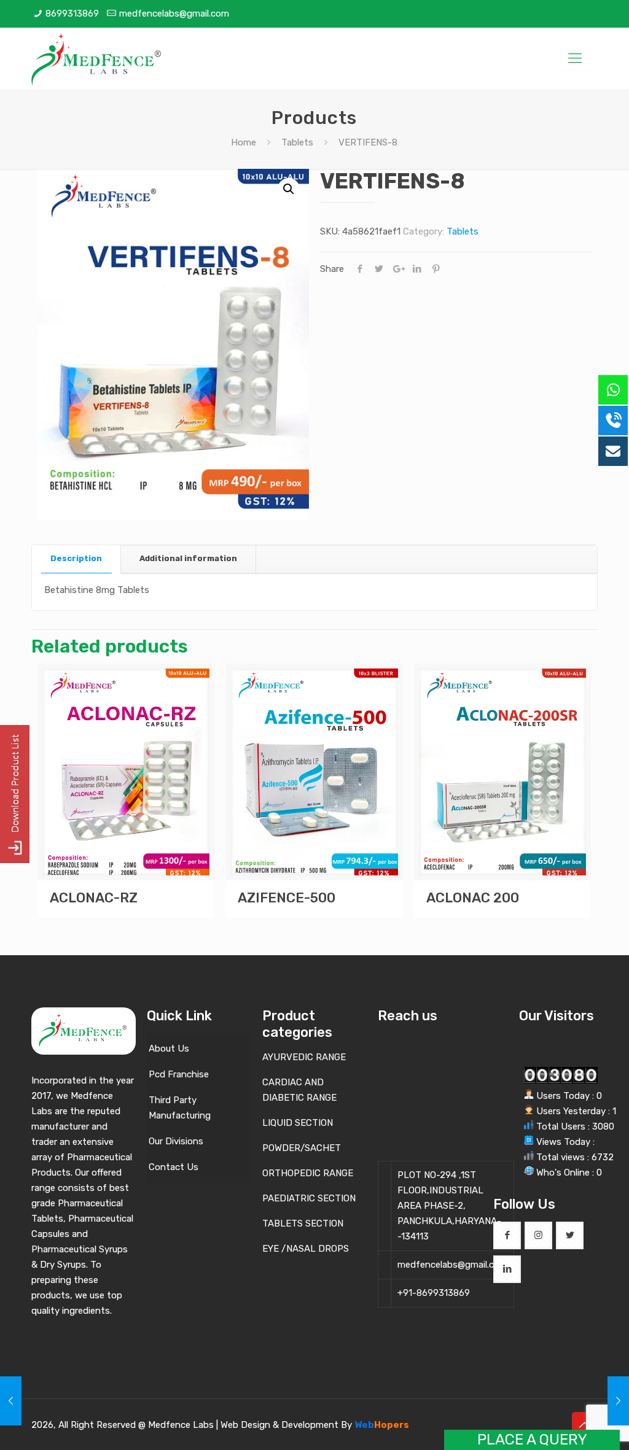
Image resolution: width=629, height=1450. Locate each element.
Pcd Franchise (179, 1074)
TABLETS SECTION (302, 1223)
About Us (169, 1048)
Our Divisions (176, 1141)
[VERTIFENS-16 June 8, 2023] (618, 1400)
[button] (289, 189)
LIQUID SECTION (297, 1122)
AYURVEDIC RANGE (304, 1057)
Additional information (188, 558)
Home (243, 142)
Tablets (297, 142)
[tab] (76, 559)
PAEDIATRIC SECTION (309, 1198)
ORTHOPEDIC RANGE (307, 1173)
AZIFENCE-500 (286, 898)
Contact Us (173, 1167)
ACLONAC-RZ (94, 898)
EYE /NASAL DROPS (305, 1248)
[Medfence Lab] (97, 58)
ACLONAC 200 (472, 898)
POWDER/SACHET (301, 1147)
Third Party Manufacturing (180, 1108)
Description (76, 558)
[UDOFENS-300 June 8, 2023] (10, 1400)
